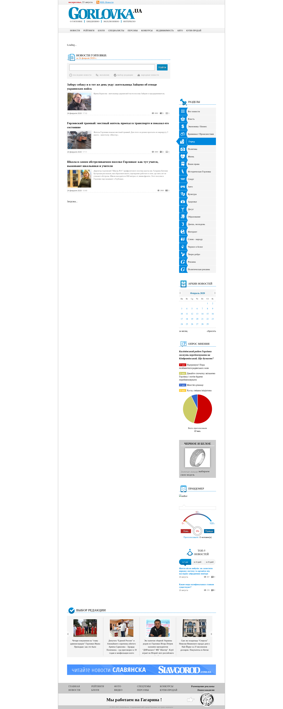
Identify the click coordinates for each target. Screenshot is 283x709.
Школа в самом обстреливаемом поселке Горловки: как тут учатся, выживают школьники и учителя (112, 164)
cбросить (211, 330)
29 (208, 324)
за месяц (183, 330)
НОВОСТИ (75, 30)
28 (202, 324)
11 (187, 313)
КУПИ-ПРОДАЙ (193, 30)
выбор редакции (125, 74)
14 (202, 313)
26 (192, 324)
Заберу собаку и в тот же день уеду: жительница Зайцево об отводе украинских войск (112, 86)
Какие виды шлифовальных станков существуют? (196, 585)
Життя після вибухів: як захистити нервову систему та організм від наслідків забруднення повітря (196, 571)
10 (182, 313)
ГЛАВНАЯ (74, 686)
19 (192, 318)
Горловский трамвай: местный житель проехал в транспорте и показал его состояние (118, 125)
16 (213, 313)
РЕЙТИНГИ (88, 30)
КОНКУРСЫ (147, 30)
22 (208, 318)
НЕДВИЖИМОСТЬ (165, 30)
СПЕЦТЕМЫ (144, 686)
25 (187, 324)
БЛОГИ (101, 30)
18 (187, 318)
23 (213, 318)
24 (182, 324)
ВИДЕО (118, 689)
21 (202, 318)
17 (182, 318)
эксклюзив (104, 74)
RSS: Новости (106, 2)
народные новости (150, 74)
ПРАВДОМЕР (196, 488)
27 (197, 324)
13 (197, 313)
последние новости (82, 74)
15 (208, 313)
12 (192, 313)
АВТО (180, 30)
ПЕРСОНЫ (133, 30)
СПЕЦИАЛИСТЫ (116, 30)
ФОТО (117, 686)
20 (197, 318)
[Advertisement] (184, 11)
